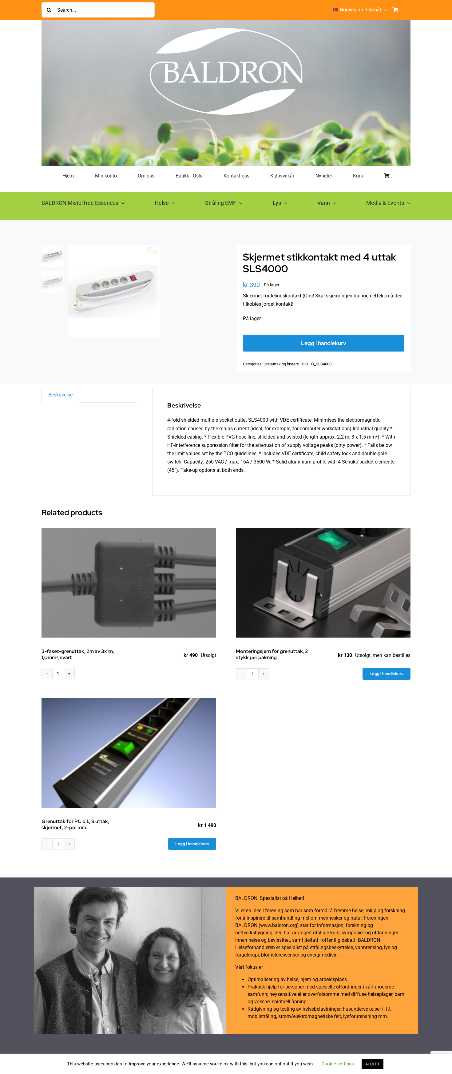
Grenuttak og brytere (281, 364)
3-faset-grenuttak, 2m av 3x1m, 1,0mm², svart (78, 654)
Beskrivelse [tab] (60, 395)
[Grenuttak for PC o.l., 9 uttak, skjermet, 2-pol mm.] (129, 753)
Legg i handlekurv (323, 343)
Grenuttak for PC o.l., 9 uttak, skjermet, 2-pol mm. (75, 824)
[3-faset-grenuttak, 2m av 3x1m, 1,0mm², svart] (129, 583)
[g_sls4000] (141, 291)
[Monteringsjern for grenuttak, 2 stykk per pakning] (323, 583)
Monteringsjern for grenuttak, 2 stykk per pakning (272, 654)
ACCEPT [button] (372, 1064)
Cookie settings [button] (337, 1064)
